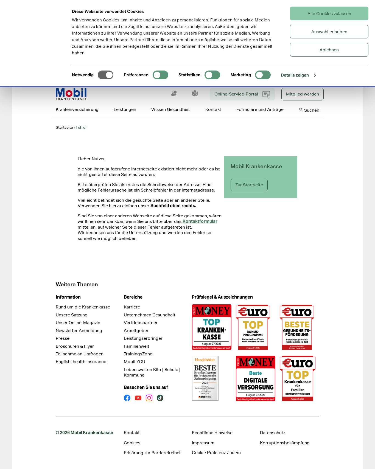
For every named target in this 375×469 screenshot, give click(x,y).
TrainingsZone (138, 353)
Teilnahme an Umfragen (79, 353)
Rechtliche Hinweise (212, 432)
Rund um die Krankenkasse (83, 307)
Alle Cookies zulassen (329, 13)
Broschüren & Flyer (75, 346)
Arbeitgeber (136, 330)
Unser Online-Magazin (78, 322)
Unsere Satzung (72, 315)
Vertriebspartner (141, 322)
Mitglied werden (302, 94)
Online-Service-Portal (236, 94)
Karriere (132, 307)
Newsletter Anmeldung (79, 330)
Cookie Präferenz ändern (216, 452)
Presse (62, 338)
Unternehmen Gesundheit (149, 315)
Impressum (203, 442)
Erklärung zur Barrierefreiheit (153, 452)
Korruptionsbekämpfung (285, 442)
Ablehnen (329, 49)
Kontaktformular (200, 221)
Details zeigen (295, 75)
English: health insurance (81, 361)
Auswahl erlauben (329, 31)
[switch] (160, 75)
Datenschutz (272, 432)
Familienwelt (136, 346)
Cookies (132, 442)
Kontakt (132, 432)
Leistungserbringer (143, 338)
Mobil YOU (134, 361)
